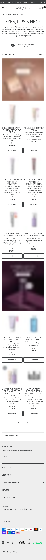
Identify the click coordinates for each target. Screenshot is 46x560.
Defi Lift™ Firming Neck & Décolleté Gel (12, 339)
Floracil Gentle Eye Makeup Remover (34, 338)
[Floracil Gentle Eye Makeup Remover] (33, 323)
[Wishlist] (40, 8)
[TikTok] (14, 542)
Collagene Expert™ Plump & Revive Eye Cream (12, 130)
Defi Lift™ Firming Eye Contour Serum (34, 235)
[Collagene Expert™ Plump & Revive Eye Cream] (12, 114)
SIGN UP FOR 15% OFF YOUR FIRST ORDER (25, 2)
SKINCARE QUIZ (8, 498)
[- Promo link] (23, 79)
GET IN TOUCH (8, 467)
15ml (12, 143)
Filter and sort (10, 54)
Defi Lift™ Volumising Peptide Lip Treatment (12, 182)
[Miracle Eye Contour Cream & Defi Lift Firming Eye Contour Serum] (12, 375)
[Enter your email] (42, 456)
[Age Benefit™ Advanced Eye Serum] (12, 219)
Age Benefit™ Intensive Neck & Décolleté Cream (33, 391)
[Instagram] (9, 542)
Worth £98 (12, 406)
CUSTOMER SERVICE (10, 482)
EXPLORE (5, 490)
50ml (12, 352)
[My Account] (36, 8)
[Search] (5, 8)
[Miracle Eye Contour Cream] (33, 114)
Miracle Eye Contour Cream (34, 129)
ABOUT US (6, 475)
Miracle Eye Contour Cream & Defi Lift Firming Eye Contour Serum (12, 392)
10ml (12, 196)
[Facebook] (4, 542)
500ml (34, 348)
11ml (28, 139)
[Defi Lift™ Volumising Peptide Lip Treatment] (12, 166)
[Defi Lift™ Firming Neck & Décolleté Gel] (12, 323)
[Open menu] (2, 8)
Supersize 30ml (36, 139)
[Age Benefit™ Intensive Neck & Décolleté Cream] (33, 375)
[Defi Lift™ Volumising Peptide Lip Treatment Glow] (33, 166)
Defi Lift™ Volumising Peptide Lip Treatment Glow (34, 182)
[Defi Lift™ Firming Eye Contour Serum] (33, 219)
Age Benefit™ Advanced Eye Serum (12, 235)
